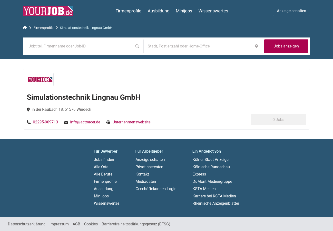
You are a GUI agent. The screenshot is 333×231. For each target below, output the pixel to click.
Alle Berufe (103, 174)
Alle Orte (101, 167)
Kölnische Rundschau (211, 167)
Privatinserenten (149, 167)
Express (199, 174)
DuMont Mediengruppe (212, 181)
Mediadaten (146, 181)
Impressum (59, 224)
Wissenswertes (106, 203)
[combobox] (79, 46)
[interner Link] (48, 11)
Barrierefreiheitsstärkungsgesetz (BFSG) (136, 224)
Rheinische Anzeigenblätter (216, 203)
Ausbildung (103, 188)
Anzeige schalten (291, 11)
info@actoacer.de (85, 122)
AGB (76, 224)
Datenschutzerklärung (27, 224)
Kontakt (142, 174)
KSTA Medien (204, 188)
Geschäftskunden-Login (156, 188)
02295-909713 (45, 122)
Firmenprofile (43, 28)
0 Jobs (278, 119)
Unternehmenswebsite (131, 122)
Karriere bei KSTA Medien (214, 196)
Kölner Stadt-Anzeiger (211, 159)
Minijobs (101, 196)
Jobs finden (104, 159)
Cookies (91, 224)
